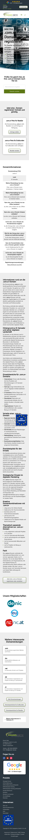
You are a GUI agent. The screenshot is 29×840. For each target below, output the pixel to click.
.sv (5, 531)
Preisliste (5, 798)
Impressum (7, 832)
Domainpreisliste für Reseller (14, 710)
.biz (5, 541)
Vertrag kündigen (15, 834)
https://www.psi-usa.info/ (14, 264)
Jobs (4, 811)
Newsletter (5, 813)
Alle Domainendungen (14, 699)
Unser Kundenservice (8, 807)
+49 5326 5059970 (12, 748)
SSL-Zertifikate (6, 796)
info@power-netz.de (11, 750)
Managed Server (7, 781)
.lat (5, 545)
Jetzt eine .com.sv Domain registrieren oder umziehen (14, 580)
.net (5, 537)
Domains (5, 792)
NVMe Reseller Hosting (9, 786)
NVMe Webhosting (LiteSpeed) (10, 785)
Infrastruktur (6, 809)
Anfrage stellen (14, 132)
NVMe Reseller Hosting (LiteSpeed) (12, 788)
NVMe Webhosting (7, 783)
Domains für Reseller (8, 794)
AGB (19, 832)
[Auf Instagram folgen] (11, 758)
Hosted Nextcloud (7, 790)
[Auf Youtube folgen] (7, 758)
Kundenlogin (23, 7)
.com (5, 535)
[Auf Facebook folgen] (4, 758)
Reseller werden (14, 150)
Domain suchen (14, 91)
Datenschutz (14, 832)
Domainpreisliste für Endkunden (14, 705)
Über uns (5, 805)
